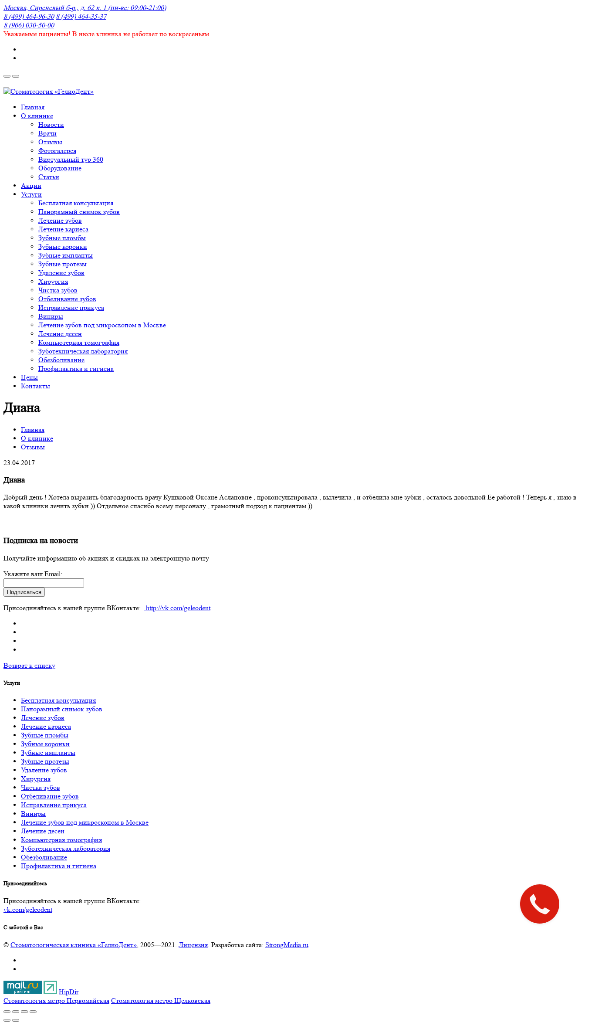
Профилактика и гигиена (58, 866)
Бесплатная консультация (58, 700)
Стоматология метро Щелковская (160, 1000)
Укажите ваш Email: (32, 574)
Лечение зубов (42, 717)
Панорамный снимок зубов (61, 709)
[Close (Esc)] (6, 1011)
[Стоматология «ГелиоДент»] (48, 91)
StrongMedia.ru (286, 945)
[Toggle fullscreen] (24, 1011)
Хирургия (36, 779)
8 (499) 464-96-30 (28, 16)
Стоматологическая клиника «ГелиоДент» (73, 945)
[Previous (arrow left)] (6, 1020)
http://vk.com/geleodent (177, 608)
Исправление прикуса (54, 805)
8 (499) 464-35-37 (81, 16)
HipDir (68, 992)
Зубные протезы (45, 761)
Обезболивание (44, 857)
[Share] (15, 1011)
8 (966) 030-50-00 (28, 25)
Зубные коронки (45, 744)
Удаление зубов (44, 770)
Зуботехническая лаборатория (65, 848)
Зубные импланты (48, 752)
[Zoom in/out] (33, 1011)
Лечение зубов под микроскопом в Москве (85, 822)
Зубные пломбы (44, 735)
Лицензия (193, 945)
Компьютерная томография (61, 840)
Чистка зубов (40, 787)
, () (84, 7)
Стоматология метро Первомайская (56, 1000)
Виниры (33, 813)
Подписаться (24, 592)
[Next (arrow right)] (15, 1020)
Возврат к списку (29, 665)
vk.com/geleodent (27, 909)
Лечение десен (42, 831)
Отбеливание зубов (50, 796)
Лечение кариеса (46, 726)
